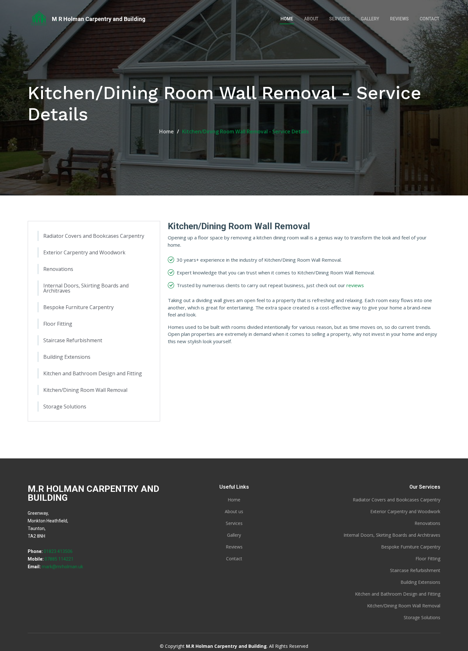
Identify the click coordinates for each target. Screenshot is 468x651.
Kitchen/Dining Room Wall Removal (85, 389)
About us (234, 511)
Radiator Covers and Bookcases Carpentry (93, 235)
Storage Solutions (64, 406)
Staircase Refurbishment (72, 340)
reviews (355, 285)
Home (286, 18)
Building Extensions (66, 356)
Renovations (58, 268)
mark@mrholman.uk (62, 566)
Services (339, 18)
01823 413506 (58, 551)
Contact (429, 18)
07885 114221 (59, 559)
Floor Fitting (57, 323)
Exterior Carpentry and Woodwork (84, 252)
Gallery (370, 18)
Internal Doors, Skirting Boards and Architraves (86, 288)
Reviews (399, 18)
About (311, 18)
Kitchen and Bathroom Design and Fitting (92, 373)
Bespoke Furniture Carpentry (78, 307)
